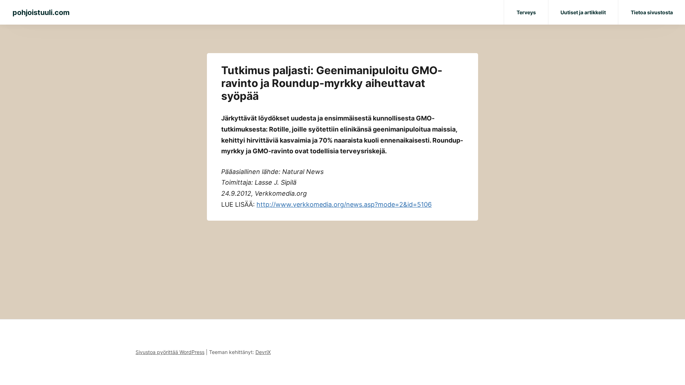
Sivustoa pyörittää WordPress (170, 352)
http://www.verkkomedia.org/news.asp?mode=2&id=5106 (344, 204)
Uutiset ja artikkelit (583, 12)
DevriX (263, 352)
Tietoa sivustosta (652, 12)
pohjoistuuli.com (41, 12)
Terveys (526, 12)
